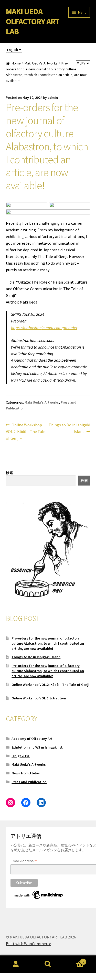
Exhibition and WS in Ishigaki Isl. (37, 747)
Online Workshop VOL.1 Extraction (39, 698)
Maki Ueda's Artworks (41, 63)
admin (53, 97)
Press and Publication (29, 782)
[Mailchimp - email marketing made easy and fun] (38, 895)
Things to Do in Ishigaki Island (69, 428)
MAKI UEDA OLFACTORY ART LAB (32, 21)
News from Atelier (26, 773)
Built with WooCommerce (28, 943)
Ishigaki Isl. (21, 756)
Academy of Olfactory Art (32, 738)
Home (16, 63)
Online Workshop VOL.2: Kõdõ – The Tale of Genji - (25, 431)
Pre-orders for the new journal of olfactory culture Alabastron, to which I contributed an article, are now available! (48, 643)
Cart (74, 960)
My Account (16, 964)
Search (48, 964)
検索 (9, 472)
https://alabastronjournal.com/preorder (44, 327)
